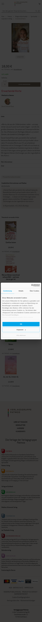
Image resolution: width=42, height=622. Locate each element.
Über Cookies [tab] (34, 291)
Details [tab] (21, 291)
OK (21, 324)
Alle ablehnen (21, 335)
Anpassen (20, 329)
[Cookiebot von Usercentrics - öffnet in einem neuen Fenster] (31, 285)
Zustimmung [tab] (7, 291)
